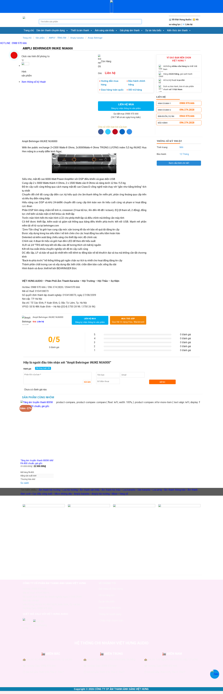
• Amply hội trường (100, 493)
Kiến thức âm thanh (177, 30)
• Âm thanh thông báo (174, 489)
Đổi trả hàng (135, 89)
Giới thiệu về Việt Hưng (111, 588)
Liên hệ (189, 24)
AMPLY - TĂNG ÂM (57, 37)
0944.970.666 (186, 116)
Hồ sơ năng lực (107, 595)
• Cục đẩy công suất (41, 493)
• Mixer (114, 493)
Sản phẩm (40, 37)
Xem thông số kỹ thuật (34, 81)
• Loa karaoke (128, 489)
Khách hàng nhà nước (110, 607)
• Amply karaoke (81, 493)
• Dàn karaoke (143, 489)
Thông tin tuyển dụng (110, 614)
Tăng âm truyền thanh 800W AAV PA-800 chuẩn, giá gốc (36, 462)
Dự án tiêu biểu (153, 30)
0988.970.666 (186, 103)
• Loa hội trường (69, 489)
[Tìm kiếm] (139, 21)
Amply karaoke (77, 37)
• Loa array (156, 489)
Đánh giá (27, 369)
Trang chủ (29, 30)
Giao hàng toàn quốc (112, 89)
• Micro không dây (62, 493)
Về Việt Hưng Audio (181, 19)
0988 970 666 (13, 43)
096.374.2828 (186, 109)
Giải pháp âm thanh (130, 30)
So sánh (24, 483)
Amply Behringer (95, 37)
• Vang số (123, 493)
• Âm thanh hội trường (48, 489)
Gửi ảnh (87, 382)
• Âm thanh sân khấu (89, 489)
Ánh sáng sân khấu (104, 30)
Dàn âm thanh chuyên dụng (50, 30)
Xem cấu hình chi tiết (179, 163)
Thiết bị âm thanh (80, 30)
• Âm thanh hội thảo (110, 489)
